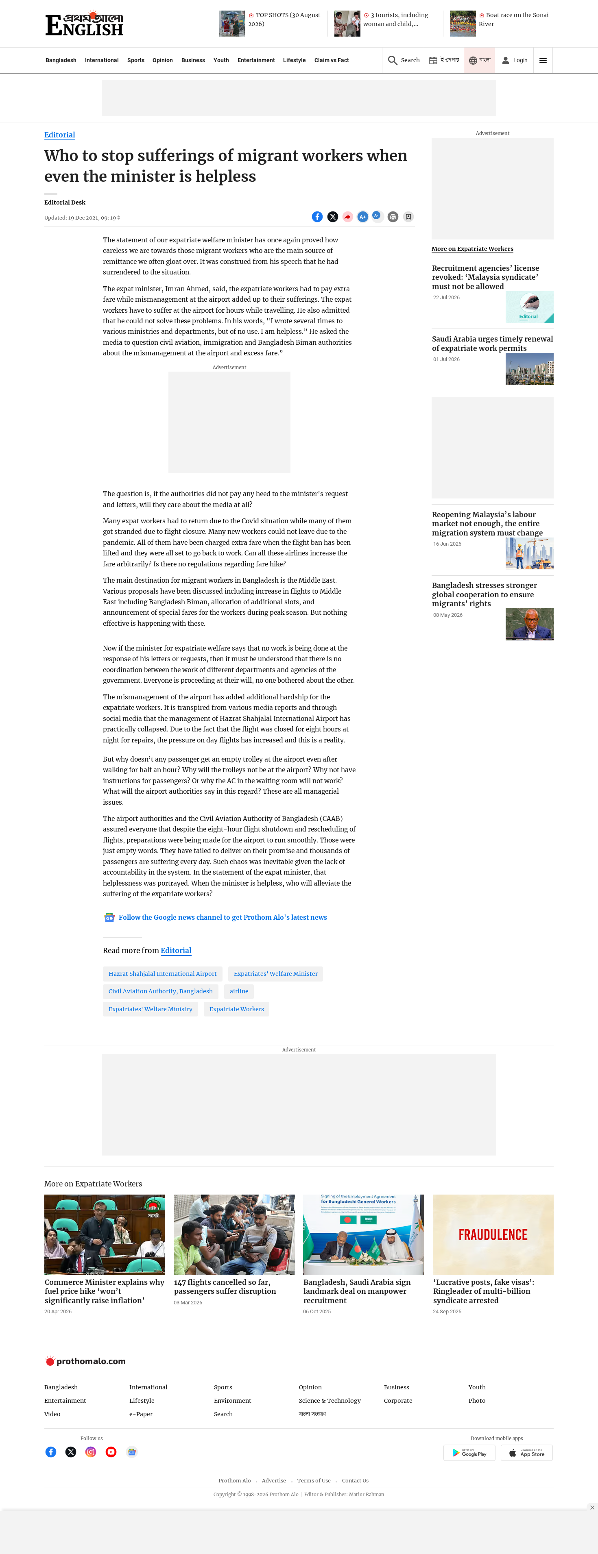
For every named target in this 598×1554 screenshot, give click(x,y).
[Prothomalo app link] (469, 1454)
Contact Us (355, 1481)
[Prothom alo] (84, 23)
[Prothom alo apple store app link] (527, 1454)
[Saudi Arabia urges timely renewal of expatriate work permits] (530, 369)
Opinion (163, 60)
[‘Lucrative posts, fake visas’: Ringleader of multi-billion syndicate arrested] (493, 1235)
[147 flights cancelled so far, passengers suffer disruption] (234, 1235)
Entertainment (256, 60)
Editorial (59, 135)
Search (223, 1414)
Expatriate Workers (237, 1009)
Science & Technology (330, 1400)
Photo (477, 1400)
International (102, 60)
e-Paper (141, 1414)
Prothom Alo (234, 1481)
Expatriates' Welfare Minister (276, 973)
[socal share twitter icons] (333, 221)
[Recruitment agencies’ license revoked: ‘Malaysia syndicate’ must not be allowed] (530, 307)
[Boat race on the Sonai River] (463, 24)
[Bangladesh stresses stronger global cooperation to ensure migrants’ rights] (530, 624)
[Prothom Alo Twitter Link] (74, 1452)
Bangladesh (61, 60)
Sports (135, 60)
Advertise (274, 1481)
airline (239, 991)
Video (52, 1414)
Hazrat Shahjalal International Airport (163, 973)
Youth (221, 60)
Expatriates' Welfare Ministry (150, 1009)
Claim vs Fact (331, 60)
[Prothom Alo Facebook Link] (54, 1452)
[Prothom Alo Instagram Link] (94, 1452)
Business (193, 60)
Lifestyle (294, 60)
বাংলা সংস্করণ (312, 1414)
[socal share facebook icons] (318, 221)
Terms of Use (314, 1481)
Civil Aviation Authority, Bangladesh (161, 991)
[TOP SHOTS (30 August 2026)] (232, 24)
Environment (232, 1400)
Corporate (398, 1400)
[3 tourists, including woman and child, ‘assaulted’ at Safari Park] (347, 24)
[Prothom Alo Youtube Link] (114, 1452)
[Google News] (131, 1453)
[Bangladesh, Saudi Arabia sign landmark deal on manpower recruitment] (363, 1235)
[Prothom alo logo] (85, 1364)
